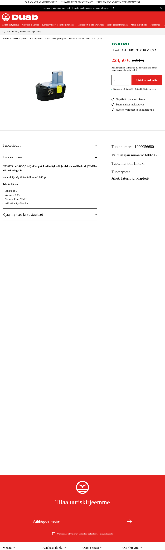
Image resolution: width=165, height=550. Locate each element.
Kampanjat (155, 25)
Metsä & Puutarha (139, 25)
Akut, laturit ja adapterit (56, 38)
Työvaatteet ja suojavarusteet (91, 25)
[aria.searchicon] (3, 31)
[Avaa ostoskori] (160, 18)
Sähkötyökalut (36, 38)
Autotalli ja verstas (30, 25)
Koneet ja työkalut (10, 25)
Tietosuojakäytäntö (105, 534)
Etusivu (6, 38)
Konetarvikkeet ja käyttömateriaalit (58, 25)
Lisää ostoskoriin (147, 80)
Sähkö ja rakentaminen (117, 25)
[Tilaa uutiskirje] (129, 521)
